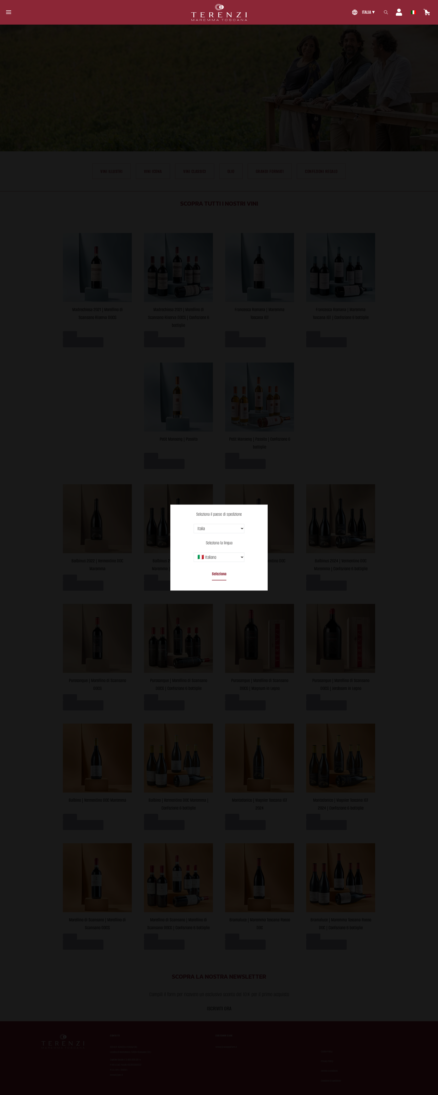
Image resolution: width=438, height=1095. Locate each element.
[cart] (426, 12)
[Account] (399, 12)
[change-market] (362, 12)
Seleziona (219, 574)
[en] (413, 10)
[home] (219, 12)
